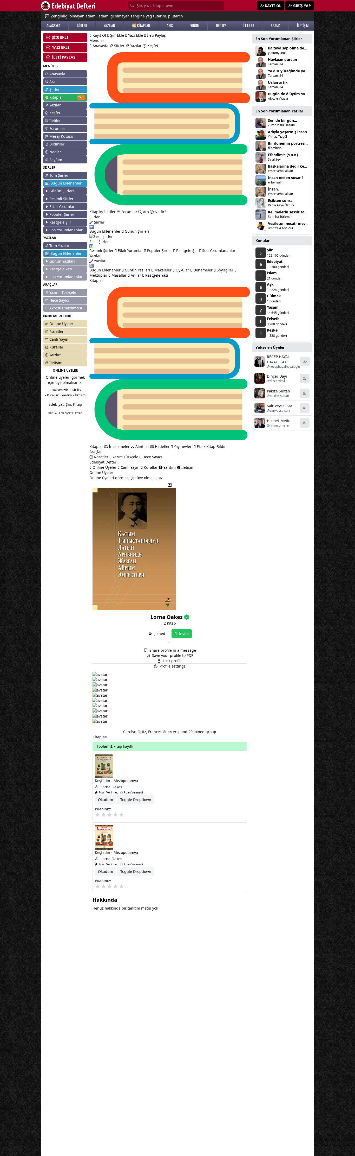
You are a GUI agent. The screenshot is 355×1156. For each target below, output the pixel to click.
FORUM (194, 25)
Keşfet (54, 112)
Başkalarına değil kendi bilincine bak (301, 166)
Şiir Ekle (116, 35)
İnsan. (273, 189)
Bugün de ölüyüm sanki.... (291, 93)
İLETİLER (248, 25)
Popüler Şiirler (61, 214)
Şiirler (54, 89)
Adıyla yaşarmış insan (287, 131)
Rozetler (56, 331)
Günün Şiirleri (61, 190)
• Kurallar (51, 395)
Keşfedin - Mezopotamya (116, 780)
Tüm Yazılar (59, 245)
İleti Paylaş (156, 35)
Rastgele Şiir (60, 222)
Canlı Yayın (58, 339)
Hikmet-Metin (279, 420)
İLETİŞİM (302, 25)
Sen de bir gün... (282, 120)
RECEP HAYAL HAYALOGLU (278, 359)
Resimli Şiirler (61, 198)
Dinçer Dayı (277, 376)
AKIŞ (170, 25)
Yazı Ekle (135, 35)
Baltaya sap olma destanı (290, 48)
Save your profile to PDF (172, 655)
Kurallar (56, 347)
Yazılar (55, 105)
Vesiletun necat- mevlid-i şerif (294, 223)
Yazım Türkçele (124, 456)
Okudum (105, 799)
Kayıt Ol (98, 35)
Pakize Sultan (278, 391)
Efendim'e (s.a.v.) (283, 154)
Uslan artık (278, 82)
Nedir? (55, 151)
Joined (159, 633)
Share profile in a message (172, 650)
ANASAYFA (53, 25)
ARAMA (275, 25)
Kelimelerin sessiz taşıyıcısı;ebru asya (301, 211)
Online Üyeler (61, 323)
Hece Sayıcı (59, 300)
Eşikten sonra (280, 200)
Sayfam (55, 159)
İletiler (55, 120)
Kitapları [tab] (100, 736)
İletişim (55, 362)
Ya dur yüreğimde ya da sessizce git (300, 70)
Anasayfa (57, 73)
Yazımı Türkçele (62, 292)
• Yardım (66, 395)
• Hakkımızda (59, 390)
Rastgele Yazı (60, 268)
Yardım (55, 354)
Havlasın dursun (282, 59)
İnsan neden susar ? (286, 177)
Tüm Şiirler (58, 175)
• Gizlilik (75, 390)
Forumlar (57, 128)
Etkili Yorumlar (62, 206)
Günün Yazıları (62, 261)
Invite (183, 633)
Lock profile (172, 660)
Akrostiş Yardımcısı (65, 308)
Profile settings (173, 666)
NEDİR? (221, 25)
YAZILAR (109, 25)
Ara (52, 81)
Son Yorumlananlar (66, 229)
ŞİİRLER (82, 25)
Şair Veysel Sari (280, 405)
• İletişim (79, 395)
